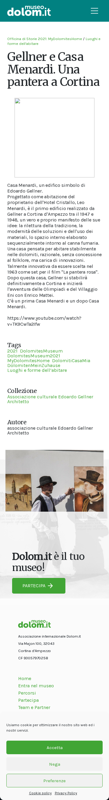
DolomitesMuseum (41, 351)
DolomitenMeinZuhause (33, 365)
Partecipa (28, 700)
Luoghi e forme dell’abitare (37, 370)
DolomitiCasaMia (71, 360)
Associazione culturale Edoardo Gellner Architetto (50, 399)
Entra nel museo (36, 686)
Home (24, 678)
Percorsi (27, 693)
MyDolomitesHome (28, 360)
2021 (12, 351)
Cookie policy (40, 793)
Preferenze (54, 780)
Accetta (55, 747)
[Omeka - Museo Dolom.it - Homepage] (29, 11)
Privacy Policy (66, 793)
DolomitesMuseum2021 (33, 356)
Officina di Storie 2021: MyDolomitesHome (44, 38)
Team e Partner (34, 707)
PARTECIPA (33, 585)
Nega (54, 764)
